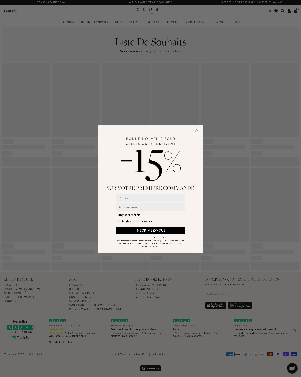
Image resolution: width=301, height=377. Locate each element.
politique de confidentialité (166, 243)
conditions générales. (150, 246)
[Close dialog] (197, 130)
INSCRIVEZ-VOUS (151, 230)
